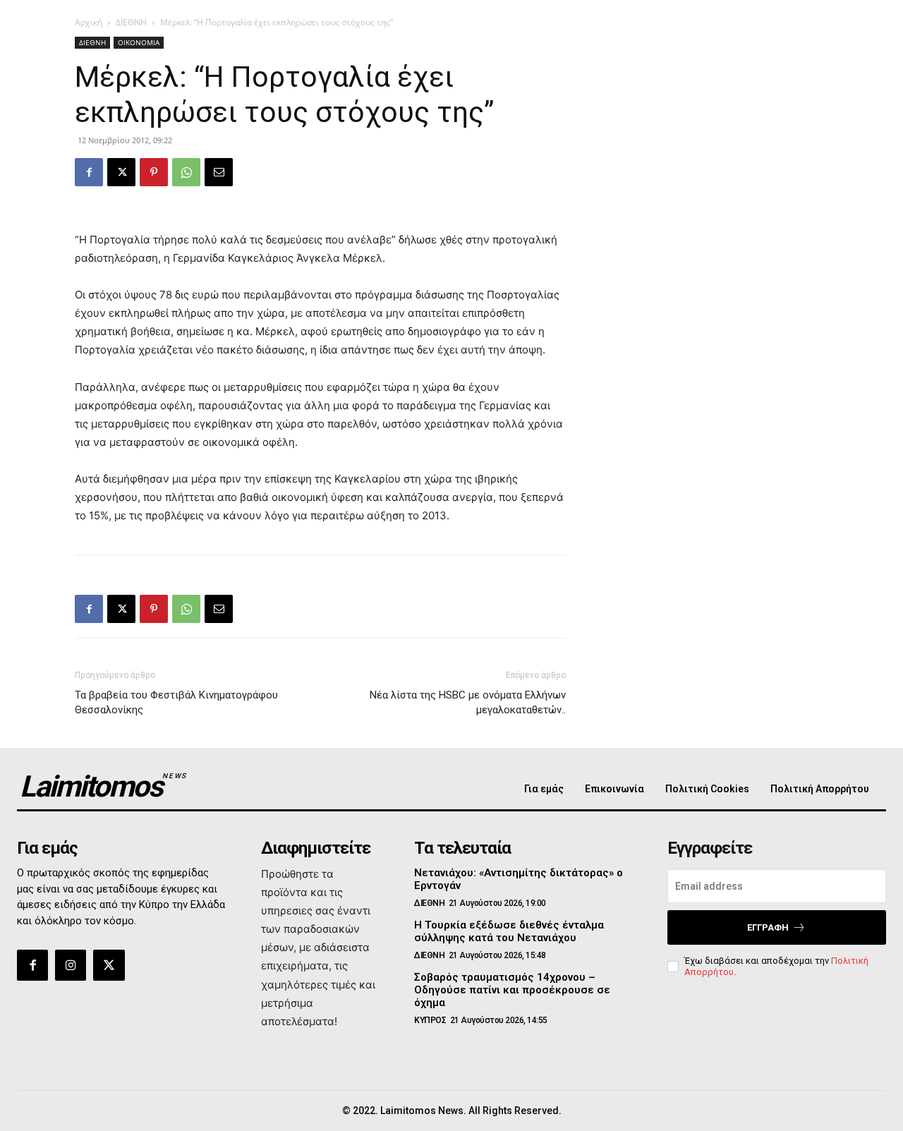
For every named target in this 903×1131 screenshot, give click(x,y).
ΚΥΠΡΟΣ (430, 1020)
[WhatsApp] (186, 172)
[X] (121, 172)
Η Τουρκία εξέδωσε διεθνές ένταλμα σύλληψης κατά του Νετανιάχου (509, 931)
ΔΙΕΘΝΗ (131, 22)
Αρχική (88, 22)
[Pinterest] (154, 172)
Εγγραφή (768, 927)
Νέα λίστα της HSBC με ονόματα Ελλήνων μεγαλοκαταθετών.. (468, 702)
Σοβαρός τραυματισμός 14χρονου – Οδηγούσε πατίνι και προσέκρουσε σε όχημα (512, 990)
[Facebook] (89, 172)
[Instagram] (70, 965)
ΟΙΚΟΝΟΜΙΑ (138, 42)
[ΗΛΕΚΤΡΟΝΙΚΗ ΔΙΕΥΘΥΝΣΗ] (219, 172)
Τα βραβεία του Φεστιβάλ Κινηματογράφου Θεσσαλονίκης (176, 702)
